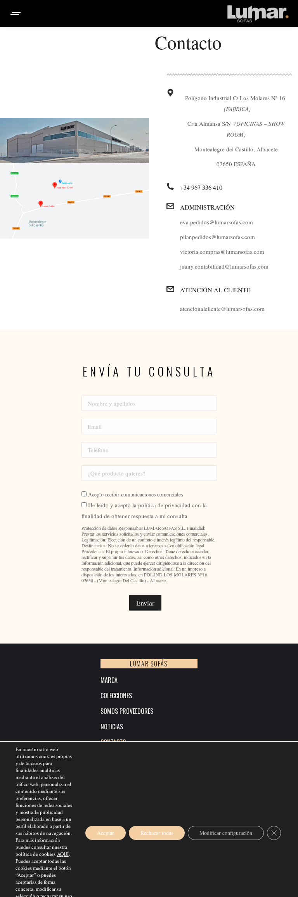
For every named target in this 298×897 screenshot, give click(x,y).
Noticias (111, 727)
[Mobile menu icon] (16, 13)
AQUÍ (63, 853)
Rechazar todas (156, 832)
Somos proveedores (126, 711)
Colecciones (116, 696)
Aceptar (105, 832)
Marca (109, 680)
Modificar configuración (225, 832)
